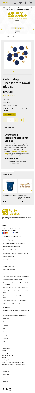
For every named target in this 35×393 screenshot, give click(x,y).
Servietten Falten (7, 263)
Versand (5, 321)
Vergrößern (18, 72)
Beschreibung (9, 127)
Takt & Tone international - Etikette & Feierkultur (15, 300)
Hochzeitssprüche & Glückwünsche (11, 246)
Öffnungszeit (6, 338)
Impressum (5, 325)
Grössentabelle (6, 348)
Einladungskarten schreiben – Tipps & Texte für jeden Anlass (16, 291)
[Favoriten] (20, 3)
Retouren (5, 331)
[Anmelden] (25, 3)
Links (4, 341)
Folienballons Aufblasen (9, 266)
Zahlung (5, 335)
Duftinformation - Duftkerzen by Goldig (12, 303)
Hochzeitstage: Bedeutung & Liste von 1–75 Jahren (15, 253)
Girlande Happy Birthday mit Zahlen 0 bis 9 (24, 197)
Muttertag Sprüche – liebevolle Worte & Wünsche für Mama (16, 311)
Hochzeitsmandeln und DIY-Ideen (11, 249)
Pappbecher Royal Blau (10, 195)
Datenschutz (6, 318)
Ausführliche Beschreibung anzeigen (12, 95)
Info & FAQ (5, 344)
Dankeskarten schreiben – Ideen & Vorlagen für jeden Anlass (16, 296)
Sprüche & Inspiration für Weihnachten (12, 279)
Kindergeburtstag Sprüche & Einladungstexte (14, 243)
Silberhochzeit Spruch (8, 256)
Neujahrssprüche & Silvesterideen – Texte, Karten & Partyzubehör (15, 283)
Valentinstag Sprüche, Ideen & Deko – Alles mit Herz (16, 276)
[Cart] (31, 3)
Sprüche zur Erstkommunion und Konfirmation (14, 315)
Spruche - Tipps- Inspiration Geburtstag (12, 239)
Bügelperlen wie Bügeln (9, 269)
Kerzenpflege (6, 307)
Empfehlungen (7, 174)
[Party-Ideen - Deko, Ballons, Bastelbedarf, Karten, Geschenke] (17, 15)
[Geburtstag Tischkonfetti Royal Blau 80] (17, 55)
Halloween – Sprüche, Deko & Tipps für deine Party (15, 287)
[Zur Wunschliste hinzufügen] (21, 120)
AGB (4, 328)
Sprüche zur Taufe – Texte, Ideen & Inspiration (14, 272)
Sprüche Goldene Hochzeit (9, 259)
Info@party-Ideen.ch (10, 353)
